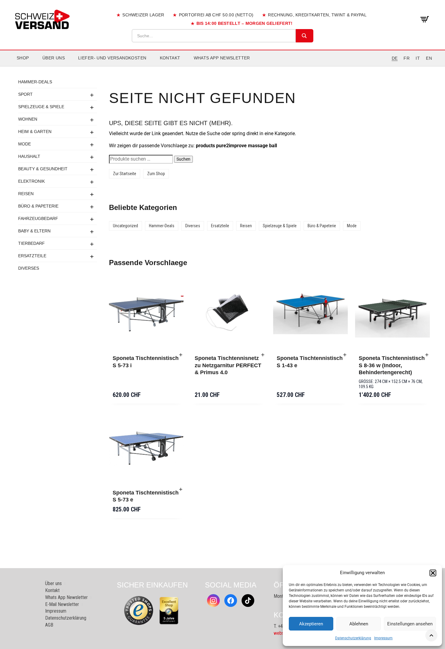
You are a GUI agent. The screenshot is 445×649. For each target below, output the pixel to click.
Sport (25, 94)
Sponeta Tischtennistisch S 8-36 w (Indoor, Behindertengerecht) (392, 365)
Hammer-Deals (35, 81)
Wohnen (27, 119)
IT (418, 58)
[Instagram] (213, 600)
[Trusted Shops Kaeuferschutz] (139, 610)
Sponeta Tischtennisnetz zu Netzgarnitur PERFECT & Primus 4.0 (228, 365)
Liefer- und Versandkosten (112, 57)
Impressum (383, 638)
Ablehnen (358, 624)
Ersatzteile (32, 255)
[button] (433, 573)
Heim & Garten (34, 131)
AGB (49, 625)
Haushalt (29, 156)
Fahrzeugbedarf (38, 218)
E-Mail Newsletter (62, 604)
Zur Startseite (124, 173)
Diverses (28, 268)
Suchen (183, 159)
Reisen (26, 193)
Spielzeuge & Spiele (41, 106)
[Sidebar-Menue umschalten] (222, 66)
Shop (23, 57)
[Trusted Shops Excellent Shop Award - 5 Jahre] (169, 610)
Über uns (53, 57)
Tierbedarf (31, 243)
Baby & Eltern (34, 230)
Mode (24, 143)
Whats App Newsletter (222, 57)
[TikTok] (248, 600)
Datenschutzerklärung (353, 638)
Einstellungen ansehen (410, 624)
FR (407, 58)
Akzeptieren (311, 624)
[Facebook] (230, 600)
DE (395, 58)
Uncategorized (125, 225)
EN (429, 58)
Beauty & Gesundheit (43, 168)
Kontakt (170, 57)
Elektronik (31, 181)
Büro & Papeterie (38, 206)
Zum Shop (156, 173)
